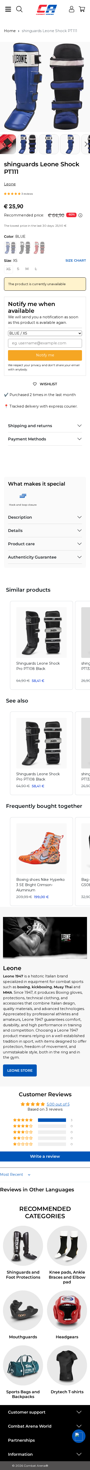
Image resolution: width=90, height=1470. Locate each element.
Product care (21, 543)
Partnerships (21, 1440)
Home (10, 31)
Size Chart (76, 260)
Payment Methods (27, 439)
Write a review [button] (45, 1156)
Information (20, 1454)
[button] (86, 144)
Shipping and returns (30, 425)
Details (15, 530)
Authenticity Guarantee (32, 557)
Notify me (45, 355)
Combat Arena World (30, 1426)
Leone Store (19, 1070)
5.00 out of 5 (58, 1104)
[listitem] (41, 645)
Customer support (27, 1412)
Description (20, 517)
